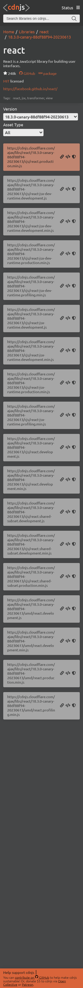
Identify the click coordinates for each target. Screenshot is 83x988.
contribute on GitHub (32, 977)
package (50, 73)
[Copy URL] (62, 157)
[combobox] (40, 116)
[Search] (74, 18)
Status (67, 7)
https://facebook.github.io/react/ (30, 89)
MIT (6, 81)
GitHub (29, 73)
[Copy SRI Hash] (74, 157)
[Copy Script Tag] (67, 157)
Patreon (27, 984)
